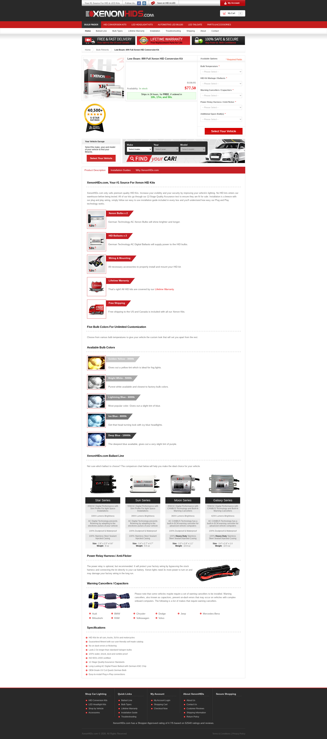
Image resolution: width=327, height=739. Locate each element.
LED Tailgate (195, 24)
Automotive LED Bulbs (170, 24)
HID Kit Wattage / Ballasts (212, 78)
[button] (227, 708)
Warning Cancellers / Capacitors (216, 90)
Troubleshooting (128, 717)
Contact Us (192, 704)
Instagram (144, 3)
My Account (233, 3)
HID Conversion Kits (115, 24)
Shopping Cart (160, 704)
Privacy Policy (238, 734)
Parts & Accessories (219, 24)
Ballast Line (126, 700)
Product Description (95, 170)
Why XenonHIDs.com (147, 170)
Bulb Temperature (209, 66)
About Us (191, 700)
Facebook (139, 3)
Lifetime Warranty (164, 289)
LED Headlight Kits (142, 24)
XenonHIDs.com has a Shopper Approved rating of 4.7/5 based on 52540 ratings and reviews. (163, 723)
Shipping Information (196, 712)
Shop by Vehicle (96, 708)
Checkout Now (161, 708)
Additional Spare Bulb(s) (212, 114)
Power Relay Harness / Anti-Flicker (217, 102)
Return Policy (193, 717)
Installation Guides (121, 170)
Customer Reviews (195, 708)
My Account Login (162, 700)
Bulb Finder (91, 24)
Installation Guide (129, 712)
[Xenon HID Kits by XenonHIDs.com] (118, 13)
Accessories (94, 712)
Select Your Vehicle (101, 158)
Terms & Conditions (221, 734)
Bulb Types (126, 704)
